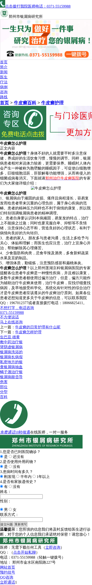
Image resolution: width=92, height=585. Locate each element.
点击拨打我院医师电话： (38, 6)
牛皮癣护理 (52, 102)
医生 (4, 77)
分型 (4, 392)
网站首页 (7, 567)
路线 (4, 97)
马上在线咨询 (11, 322)
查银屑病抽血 (11, 367)
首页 (4, 62)
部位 (4, 387)
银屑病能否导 (11, 377)
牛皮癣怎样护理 (28, 332)
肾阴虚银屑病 (11, 347)
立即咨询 (52, 547)
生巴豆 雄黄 (10, 337)
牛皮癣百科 (25, 102)
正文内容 (7, 148)
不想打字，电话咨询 (17, 308)
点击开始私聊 (24, 552)
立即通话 (7, 582)
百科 (4, 397)
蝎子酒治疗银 (11, 372)
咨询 (4, 92)
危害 (4, 382)
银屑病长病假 (11, 357)
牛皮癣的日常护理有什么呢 (37, 327)
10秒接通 (22, 432)
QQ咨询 (6, 577)
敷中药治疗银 (11, 342)
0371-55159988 (12, 313)
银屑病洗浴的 (11, 352)
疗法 (4, 82)
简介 (4, 67)
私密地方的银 (11, 362)
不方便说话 (9, 317)
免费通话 (7, 432)
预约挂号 (7, 572)
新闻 (4, 72)
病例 (4, 87)
